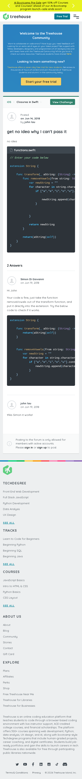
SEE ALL (9, 522)
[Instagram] (49, 764)
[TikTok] (57, 764)
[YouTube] (25, 764)
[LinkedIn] (41, 764)
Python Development (16, 503)
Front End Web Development (21, 491)
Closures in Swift (27, 102)
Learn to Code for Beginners (21, 538)
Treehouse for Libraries (17, 700)
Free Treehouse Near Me (18, 694)
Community (10, 636)
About (6, 624)
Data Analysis (11, 509)
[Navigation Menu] (76, 16)
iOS (9, 102)
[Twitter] (17, 764)
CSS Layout (10, 597)
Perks (6, 682)
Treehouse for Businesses (19, 705)
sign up (42, 447)
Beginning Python (14, 544)
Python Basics (11, 591)
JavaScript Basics (13, 580)
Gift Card (8, 654)
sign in (28, 447)
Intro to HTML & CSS (15, 586)
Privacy (36, 772)
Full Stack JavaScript (15, 497)
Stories (7, 642)
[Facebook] (33, 764)
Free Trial (62, 16)
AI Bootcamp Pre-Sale (27, 2)
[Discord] (65, 764)
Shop (6, 688)
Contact (8, 648)
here (69, 54)
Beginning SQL (12, 550)
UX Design (9, 514)
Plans (6, 670)
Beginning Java (13, 556)
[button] (8, 5)
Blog (6, 630)
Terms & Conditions (17, 772)
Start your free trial (41, 82)
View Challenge (63, 102)
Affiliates (8, 676)
